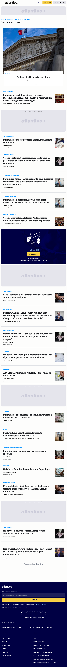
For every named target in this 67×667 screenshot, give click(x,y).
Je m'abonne (33, 254)
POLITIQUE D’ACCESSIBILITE (41, 655)
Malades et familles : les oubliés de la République (26, 469)
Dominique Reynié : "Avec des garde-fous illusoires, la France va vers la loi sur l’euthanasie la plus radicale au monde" (28, 182)
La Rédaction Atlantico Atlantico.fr (12, 223)
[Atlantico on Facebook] (31, 613)
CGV (35, 638)
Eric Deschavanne (18, 494)
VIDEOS (4, 648)
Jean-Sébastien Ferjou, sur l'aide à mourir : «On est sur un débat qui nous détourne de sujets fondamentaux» (27, 552)
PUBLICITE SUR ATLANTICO (41, 645)
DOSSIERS (4, 641)
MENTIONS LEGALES (39, 641)
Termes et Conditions (41, 604)
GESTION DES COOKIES (40, 648)
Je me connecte (59, 2)
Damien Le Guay (7, 205)
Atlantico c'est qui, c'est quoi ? (12, 627)
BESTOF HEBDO (6, 655)
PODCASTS (5, 652)
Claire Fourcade (7, 360)
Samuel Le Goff (7, 456)
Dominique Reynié (8, 187)
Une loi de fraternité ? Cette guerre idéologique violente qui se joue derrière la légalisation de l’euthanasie (26, 489)
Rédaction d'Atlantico (9, 300)
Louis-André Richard (24, 103)
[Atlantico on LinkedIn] (36, 613)
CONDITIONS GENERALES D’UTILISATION (45, 662)
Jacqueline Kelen (7, 145)
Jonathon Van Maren (8, 166)
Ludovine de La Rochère (9, 472)
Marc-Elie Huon (18, 438)
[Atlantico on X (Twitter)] (26, 613)
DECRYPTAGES (6, 638)
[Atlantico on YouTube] (46, 613)
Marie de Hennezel (8, 342)
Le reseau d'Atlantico (35, 627)
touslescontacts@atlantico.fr (33, 617)
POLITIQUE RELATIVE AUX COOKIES (43, 659)
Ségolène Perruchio (8, 438)
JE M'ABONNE (47, 2)
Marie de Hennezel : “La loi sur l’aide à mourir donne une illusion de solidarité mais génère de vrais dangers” (28, 337)
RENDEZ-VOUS (6, 645)
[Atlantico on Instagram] (41, 613)
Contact (50, 627)
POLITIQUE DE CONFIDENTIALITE (43, 652)
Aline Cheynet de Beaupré (33, 81)
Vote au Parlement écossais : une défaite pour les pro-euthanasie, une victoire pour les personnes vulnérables (26, 161)
